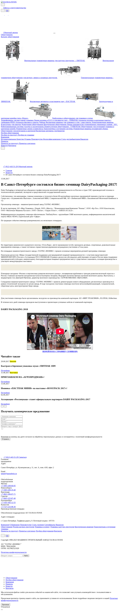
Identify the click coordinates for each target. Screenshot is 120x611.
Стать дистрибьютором (70, 139)
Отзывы (27, 139)
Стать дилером (38, 525)
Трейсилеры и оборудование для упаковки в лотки (72, 118)
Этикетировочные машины (103, 122)
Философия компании (52, 139)
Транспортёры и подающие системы (58, 129)
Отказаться (5, 607)
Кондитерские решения (84, 527)
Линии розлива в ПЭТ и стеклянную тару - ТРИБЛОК (56, 120)
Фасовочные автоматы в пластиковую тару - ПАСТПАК (53, 101)
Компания (5, 137)
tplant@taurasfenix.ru (9, 474)
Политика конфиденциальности (14, 552)
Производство (37, 139)
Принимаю (5, 605)
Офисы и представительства (14, 8)
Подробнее (5, 371)
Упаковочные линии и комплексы (30, 129)
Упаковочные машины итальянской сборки (90, 129)
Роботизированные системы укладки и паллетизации (22, 127)
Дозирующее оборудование (32, 124)
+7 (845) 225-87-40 (8, 498)
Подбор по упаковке (26, 135)
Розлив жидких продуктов (23, 527)
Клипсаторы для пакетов (11, 124)
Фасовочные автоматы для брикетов (50, 131)
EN (7, 11)
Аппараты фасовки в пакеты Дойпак (31, 122)
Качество (20, 139)
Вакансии (84, 139)
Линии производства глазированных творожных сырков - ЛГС (92, 124)
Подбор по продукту (9, 135)
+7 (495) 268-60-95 (8, 486)
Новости (4, 145)
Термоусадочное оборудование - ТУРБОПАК (62, 127)
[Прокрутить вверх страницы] (2, 609)
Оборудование (7, 35)
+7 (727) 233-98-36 (8, 507)
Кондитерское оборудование (55, 124)
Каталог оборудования (10, 37)
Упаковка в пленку (42, 527)
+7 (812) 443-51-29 (10, 167)
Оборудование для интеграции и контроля (18, 131)
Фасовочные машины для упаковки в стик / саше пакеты (69, 122)
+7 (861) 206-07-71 (8, 494)
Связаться (22, 457)
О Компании (14, 525)
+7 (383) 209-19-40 (8, 490)
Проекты (5, 141)
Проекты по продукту (10, 143)
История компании (9, 139)
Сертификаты (49, 525)
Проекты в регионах (27, 143)
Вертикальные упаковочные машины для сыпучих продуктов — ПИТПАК (54, 61)
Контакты (12, 145)
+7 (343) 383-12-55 (8, 503)
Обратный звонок (11, 33)
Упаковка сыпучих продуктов (62, 527)
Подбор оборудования (10, 133)
